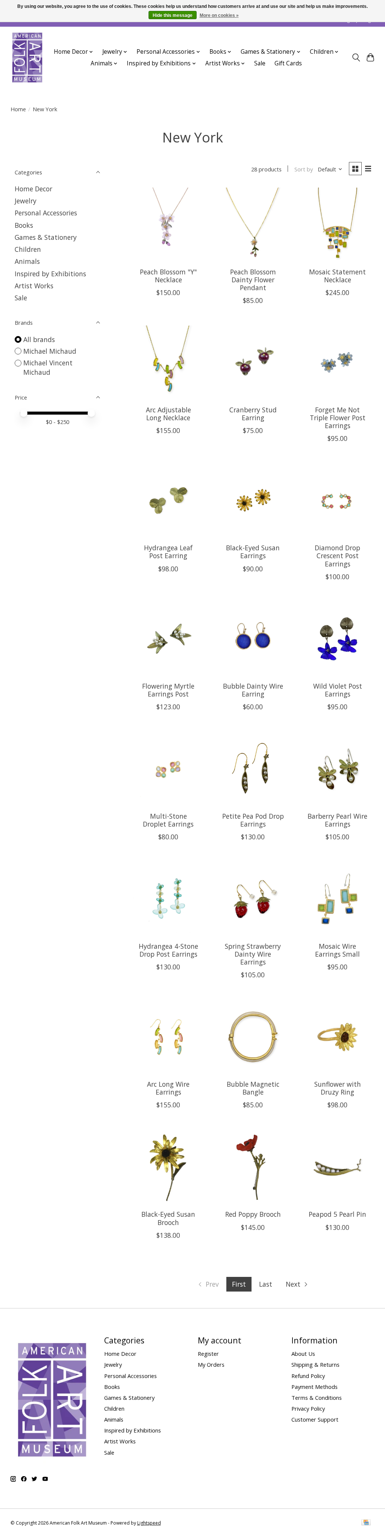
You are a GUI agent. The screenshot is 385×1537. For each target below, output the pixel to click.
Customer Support (314, 1419)
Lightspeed (149, 1523)
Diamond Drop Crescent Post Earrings (337, 555)
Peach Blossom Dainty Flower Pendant (253, 279)
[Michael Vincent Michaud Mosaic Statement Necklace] (337, 225)
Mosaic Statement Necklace (337, 275)
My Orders (211, 1364)
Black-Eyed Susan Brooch (168, 1218)
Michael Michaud (49, 351)
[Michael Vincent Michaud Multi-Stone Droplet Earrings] (168, 769)
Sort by (303, 169)
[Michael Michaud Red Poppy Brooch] (253, 1167)
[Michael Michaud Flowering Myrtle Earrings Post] (168, 639)
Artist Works (34, 285)
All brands (39, 339)
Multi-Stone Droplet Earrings (168, 820)
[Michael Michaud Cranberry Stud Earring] (253, 363)
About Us (303, 1353)
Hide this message (172, 15)
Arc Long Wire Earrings (168, 1088)
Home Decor (33, 188)
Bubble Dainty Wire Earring (253, 689)
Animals (27, 261)
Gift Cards (288, 63)
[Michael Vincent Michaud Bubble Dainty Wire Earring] (253, 639)
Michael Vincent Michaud (48, 367)
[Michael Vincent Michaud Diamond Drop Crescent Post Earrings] (337, 500)
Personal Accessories (46, 212)
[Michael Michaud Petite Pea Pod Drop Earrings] (253, 769)
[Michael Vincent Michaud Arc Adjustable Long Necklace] (168, 363)
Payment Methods (314, 1386)
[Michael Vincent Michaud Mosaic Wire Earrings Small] (337, 899)
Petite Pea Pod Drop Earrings (253, 820)
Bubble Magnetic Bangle (253, 1088)
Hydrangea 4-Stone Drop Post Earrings (168, 950)
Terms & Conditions (316, 1397)
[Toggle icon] (355, 57)
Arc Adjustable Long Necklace (168, 413)
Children (28, 249)
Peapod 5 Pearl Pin (337, 1214)
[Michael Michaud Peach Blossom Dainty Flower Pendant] (253, 225)
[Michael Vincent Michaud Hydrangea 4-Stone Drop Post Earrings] (168, 899)
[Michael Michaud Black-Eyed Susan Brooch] (168, 1167)
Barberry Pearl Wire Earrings (337, 820)
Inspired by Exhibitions (50, 273)
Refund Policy (308, 1376)
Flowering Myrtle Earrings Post (168, 689)
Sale (259, 63)
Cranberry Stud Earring (253, 413)
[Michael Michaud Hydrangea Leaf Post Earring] (168, 500)
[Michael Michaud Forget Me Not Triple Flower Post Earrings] (337, 363)
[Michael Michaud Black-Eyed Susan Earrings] (253, 500)
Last (265, 1284)
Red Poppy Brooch (253, 1214)
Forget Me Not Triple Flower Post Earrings (337, 417)
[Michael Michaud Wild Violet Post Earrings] (337, 639)
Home (18, 109)
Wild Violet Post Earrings (337, 689)
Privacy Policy (308, 1408)
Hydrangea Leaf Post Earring (168, 551)
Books (24, 225)
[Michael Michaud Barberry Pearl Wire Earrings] (337, 769)
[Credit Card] (366, 1523)
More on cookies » (219, 15)
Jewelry (25, 200)
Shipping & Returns (315, 1364)
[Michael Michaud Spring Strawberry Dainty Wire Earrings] (253, 899)
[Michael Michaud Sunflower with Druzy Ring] (337, 1037)
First (239, 1284)
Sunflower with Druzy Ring (337, 1088)
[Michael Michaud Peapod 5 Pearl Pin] (337, 1167)
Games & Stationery (46, 237)
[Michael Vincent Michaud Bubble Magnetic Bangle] (253, 1037)
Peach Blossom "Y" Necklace (168, 275)
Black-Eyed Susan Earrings (253, 551)
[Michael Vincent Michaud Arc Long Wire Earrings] (168, 1037)
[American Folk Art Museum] (27, 57)
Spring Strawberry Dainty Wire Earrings (253, 954)
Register (208, 1353)
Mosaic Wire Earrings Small (337, 950)
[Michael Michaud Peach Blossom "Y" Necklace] (168, 225)
